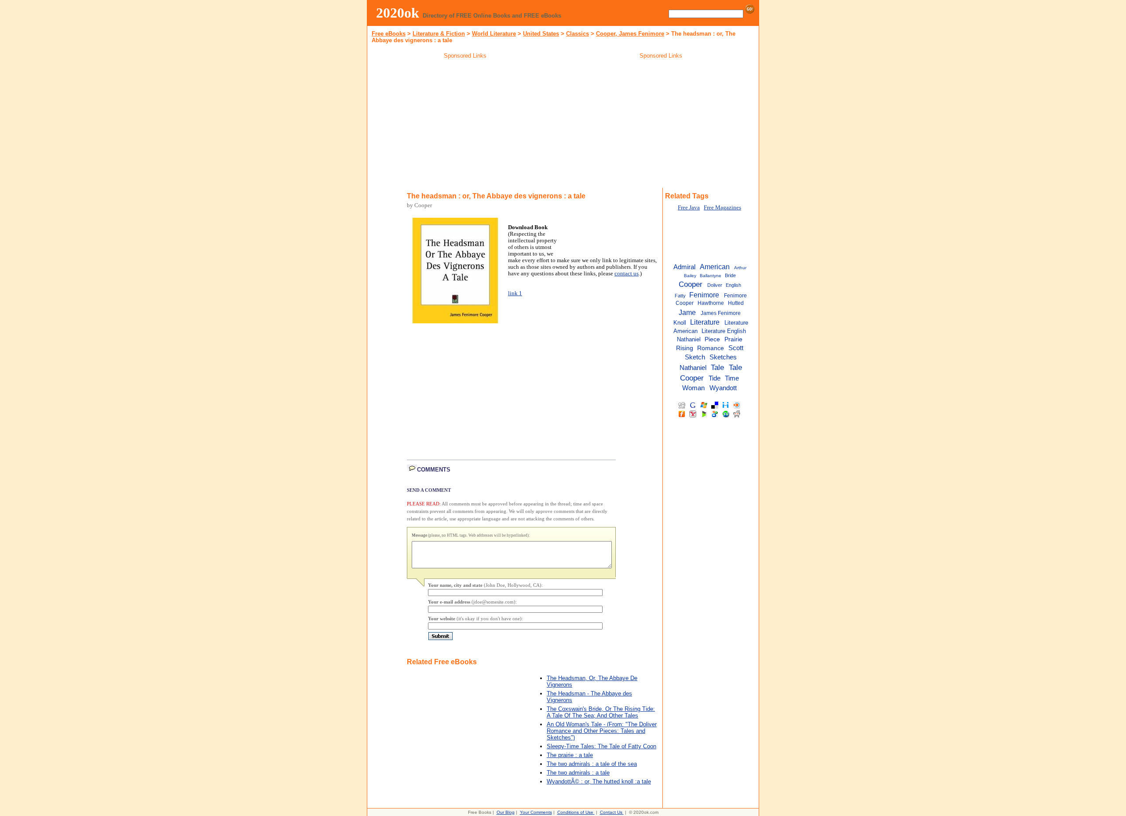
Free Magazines (722, 208)
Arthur (740, 267)
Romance (710, 348)
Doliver (714, 285)
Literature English (724, 331)
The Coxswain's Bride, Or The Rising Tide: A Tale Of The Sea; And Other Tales (601, 712)
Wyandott (723, 388)
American (715, 267)
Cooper (690, 284)
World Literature (494, 33)
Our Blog (506, 812)
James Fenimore (721, 313)
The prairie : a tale (570, 755)
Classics (577, 33)
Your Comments (536, 812)
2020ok (397, 13)
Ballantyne (710, 275)
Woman (693, 388)
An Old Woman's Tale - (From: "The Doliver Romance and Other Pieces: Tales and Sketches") (602, 731)
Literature (705, 322)
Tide (714, 378)
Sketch (695, 357)
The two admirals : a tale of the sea (592, 764)
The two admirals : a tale (578, 772)
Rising (684, 348)
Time (732, 378)
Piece (712, 339)
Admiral (684, 267)
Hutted (736, 303)
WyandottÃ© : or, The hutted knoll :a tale (599, 781)
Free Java (689, 208)
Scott (735, 347)
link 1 (515, 293)
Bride (730, 275)
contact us (626, 274)
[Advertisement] (465, 125)
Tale (717, 367)
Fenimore (704, 295)
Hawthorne (711, 303)
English (733, 285)
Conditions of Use (575, 812)
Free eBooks (389, 33)
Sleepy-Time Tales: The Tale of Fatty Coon (601, 746)
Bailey (690, 275)
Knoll (679, 322)
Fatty (680, 295)
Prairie (733, 339)
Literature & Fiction (439, 33)
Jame (687, 312)
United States (541, 33)
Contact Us (611, 812)
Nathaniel (689, 339)
